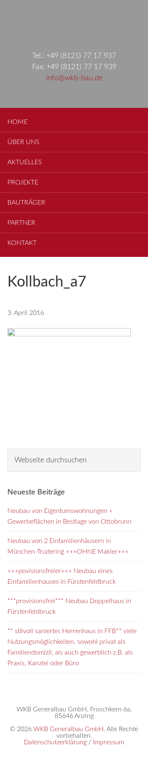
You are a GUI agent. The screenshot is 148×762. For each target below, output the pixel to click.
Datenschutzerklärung (55, 742)
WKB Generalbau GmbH (74, 21)
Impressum (108, 742)
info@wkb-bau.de (74, 78)
